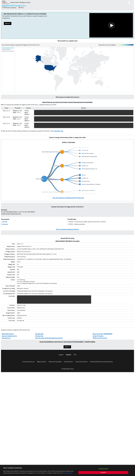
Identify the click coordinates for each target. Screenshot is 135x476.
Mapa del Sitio (41, 361)
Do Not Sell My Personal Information (101, 361)
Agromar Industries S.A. (9, 336)
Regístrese (7, 23)
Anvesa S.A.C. (6, 338)
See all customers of (68, 198)
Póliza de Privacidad (55, 361)
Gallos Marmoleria (8, 334)
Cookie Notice (68, 361)
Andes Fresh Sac (98, 336)
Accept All (103, 472)
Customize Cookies (81, 361)
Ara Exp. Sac (39, 336)
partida (4, 221)
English (61, 354)
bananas (5, 224)
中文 (75, 354)
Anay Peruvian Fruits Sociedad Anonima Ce (49, 338)
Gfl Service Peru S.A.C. (100, 338)
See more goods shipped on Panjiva (67, 229)
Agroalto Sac (39, 334)
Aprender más (58, 131)
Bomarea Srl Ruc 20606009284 (102, 334)
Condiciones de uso (28, 361)
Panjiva (6, 2)
